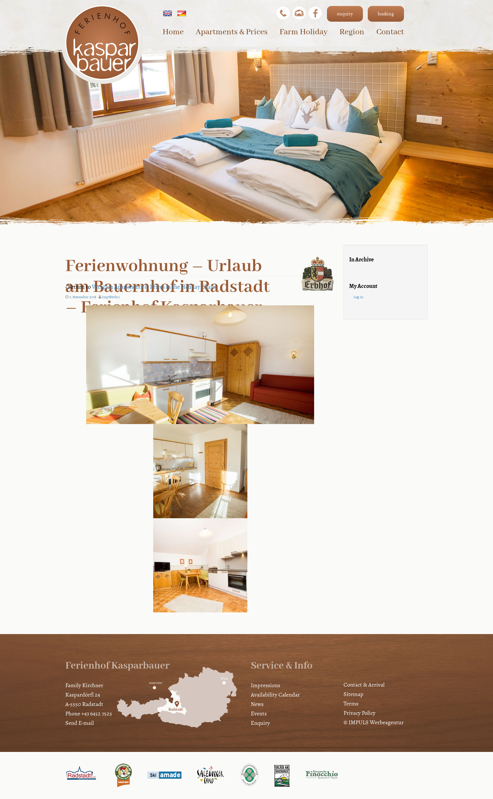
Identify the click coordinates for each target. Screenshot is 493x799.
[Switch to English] (167, 13)
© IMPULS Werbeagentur (374, 722)
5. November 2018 (82, 297)
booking (386, 14)
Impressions (265, 685)
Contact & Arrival (364, 684)
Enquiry (260, 723)
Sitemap (353, 694)
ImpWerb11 (111, 297)
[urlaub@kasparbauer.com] (299, 13)
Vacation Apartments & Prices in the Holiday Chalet (154, 286)
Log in (358, 297)
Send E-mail (79, 723)
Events (259, 713)
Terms (351, 703)
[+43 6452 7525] (283, 13)
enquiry (345, 14)
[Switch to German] (182, 13)
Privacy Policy (359, 713)
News (257, 704)
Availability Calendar (275, 694)
